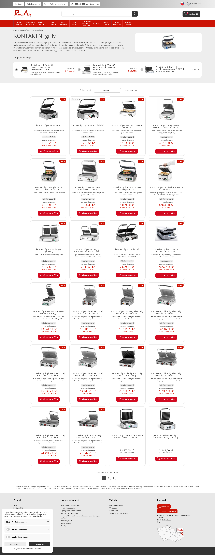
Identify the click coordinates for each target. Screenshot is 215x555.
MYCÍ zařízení (52, 24)
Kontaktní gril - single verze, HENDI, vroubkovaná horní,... (166, 126)
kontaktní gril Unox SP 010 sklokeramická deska (166, 250)
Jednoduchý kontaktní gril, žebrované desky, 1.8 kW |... (166, 436)
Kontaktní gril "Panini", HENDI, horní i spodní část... (127, 188)
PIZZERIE (96, 24)
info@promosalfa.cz (56, 4)
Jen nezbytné (15, 544)
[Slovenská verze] (183, 3)
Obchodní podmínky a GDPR (71, 505)
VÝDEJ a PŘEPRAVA (64, 24)
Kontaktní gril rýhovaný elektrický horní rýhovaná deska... (127, 312)
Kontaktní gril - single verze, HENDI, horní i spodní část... (48, 188)
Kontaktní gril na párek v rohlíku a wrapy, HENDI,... (166, 188)
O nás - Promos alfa (68, 508)
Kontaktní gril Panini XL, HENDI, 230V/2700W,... (127, 126)
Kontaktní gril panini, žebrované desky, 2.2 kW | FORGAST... (127, 436)
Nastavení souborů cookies (118, 513)
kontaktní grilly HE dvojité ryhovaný (48, 250)
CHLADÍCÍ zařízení (41, 24)
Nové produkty (18, 508)
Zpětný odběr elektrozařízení (71, 511)
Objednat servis (33, 4)
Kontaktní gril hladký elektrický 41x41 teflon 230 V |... (127, 374)
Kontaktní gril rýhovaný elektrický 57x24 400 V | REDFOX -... (48, 436)
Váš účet (113, 499)
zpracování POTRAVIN (30, 24)
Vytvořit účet (113, 511)
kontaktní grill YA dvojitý (127, 249)
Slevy (15, 505)
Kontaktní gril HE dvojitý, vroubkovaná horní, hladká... (87, 250)
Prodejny (64, 526)
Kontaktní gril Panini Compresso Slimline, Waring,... (48, 312)
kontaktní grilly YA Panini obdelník (87, 125)
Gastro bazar (128, 24)
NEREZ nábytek (75, 24)
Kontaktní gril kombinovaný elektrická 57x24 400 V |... (87, 436)
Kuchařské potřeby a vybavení (86, 24)
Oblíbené (111, 90)
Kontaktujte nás (66, 521)
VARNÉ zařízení (19, 24)
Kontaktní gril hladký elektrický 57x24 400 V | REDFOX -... (166, 374)
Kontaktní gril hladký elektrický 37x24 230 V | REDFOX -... (166, 312)
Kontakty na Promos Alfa (69, 513)
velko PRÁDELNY (117, 24)
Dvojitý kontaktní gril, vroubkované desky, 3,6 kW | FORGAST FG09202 (170, 69)
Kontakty (18, 4)
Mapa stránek (66, 523)
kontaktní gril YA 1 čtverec (48, 125)
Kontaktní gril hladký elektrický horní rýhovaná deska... (88, 312)
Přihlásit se (113, 508)
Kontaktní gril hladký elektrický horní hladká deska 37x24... (88, 374)
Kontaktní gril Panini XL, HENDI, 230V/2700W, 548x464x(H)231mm (42, 67)
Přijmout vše (39, 544)
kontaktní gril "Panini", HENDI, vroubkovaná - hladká (104, 67)
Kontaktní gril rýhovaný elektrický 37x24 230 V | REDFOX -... (48, 374)
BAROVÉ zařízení (105, 24)
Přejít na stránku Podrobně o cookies (27, 548)
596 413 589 (80, 4)
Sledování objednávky (116, 505)
